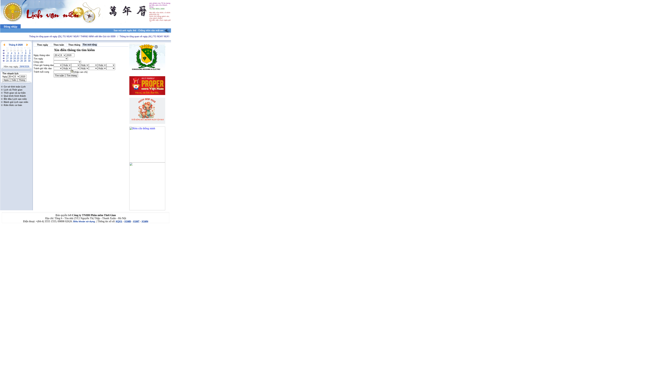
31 (21, 50)
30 (18, 50)
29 (14, 50)
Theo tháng (74, 45)
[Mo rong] (2, 86)
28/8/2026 (24, 66)
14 (21, 55)
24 (7, 61)
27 (7, 50)
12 (14, 55)
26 (14, 61)
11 (11, 55)
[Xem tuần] (4, 50)
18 (11, 58)
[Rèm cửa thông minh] (147, 161)
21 (21, 58)
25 (11, 61)
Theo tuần (58, 45)
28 (11, 50)
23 (29, 58)
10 (7, 55)
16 (29, 55)
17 (7, 58)
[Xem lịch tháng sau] (27, 44)
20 (18, 58)
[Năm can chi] (72, 72)
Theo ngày (42, 45)
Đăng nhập (10, 26)
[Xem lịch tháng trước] (4, 44)
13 (18, 55)
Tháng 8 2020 (16, 45)
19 (14, 58)
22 (25, 58)
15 (25, 55)
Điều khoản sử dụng (84, 221)
